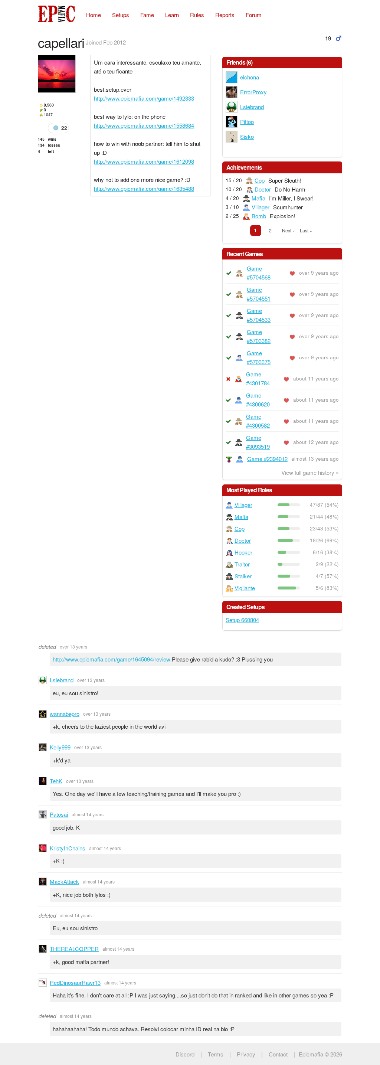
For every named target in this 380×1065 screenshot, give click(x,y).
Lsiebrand (252, 107)
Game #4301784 (258, 378)
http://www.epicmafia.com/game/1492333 (144, 98)
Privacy (246, 1054)
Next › (288, 230)
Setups (120, 15)
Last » (306, 230)
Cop (260, 180)
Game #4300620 (258, 399)
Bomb (259, 216)
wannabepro (64, 714)
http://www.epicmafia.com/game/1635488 (144, 188)
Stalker (243, 576)
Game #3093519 (258, 442)
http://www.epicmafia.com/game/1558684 (144, 125)
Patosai (59, 814)
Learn (172, 15)
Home (93, 15)
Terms (215, 1054)
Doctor (263, 189)
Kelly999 (60, 747)
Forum (254, 15)
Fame (147, 15)
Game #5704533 (259, 315)
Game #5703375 (259, 357)
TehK (56, 781)
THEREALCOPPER (74, 949)
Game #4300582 (258, 420)
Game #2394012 (267, 459)
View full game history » (310, 472)
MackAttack (64, 881)
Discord (185, 1054)
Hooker (243, 552)
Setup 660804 (242, 620)
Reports (225, 15)
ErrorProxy (253, 92)
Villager (260, 207)
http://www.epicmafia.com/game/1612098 (144, 161)
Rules (197, 15)
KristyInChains (67, 848)
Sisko (247, 136)
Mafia (258, 198)
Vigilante (245, 588)
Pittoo (247, 121)
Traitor (242, 564)
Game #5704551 (259, 293)
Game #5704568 (259, 272)
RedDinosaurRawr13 (75, 982)
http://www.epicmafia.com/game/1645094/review (111, 659)
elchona (249, 77)
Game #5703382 (259, 336)
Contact (278, 1054)
